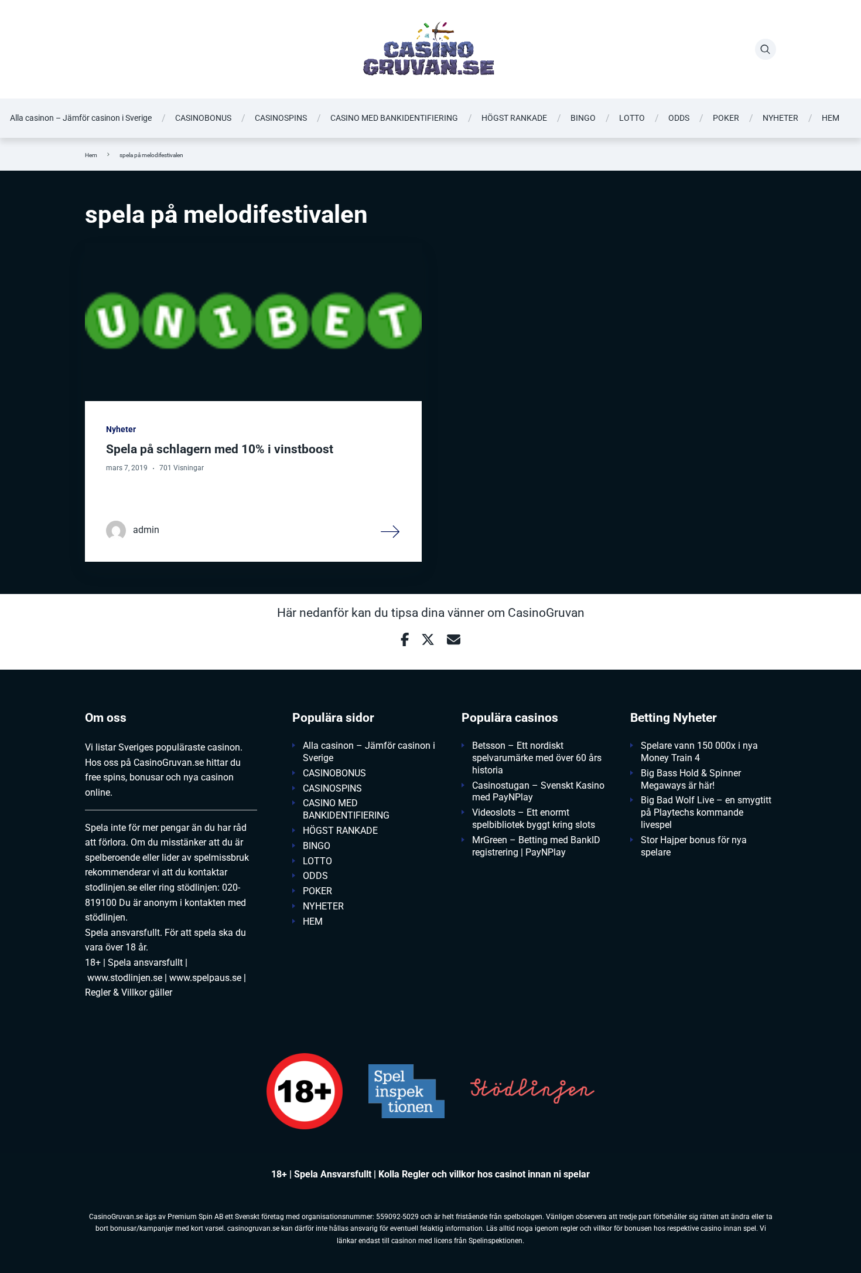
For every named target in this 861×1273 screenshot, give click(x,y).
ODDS (678, 118)
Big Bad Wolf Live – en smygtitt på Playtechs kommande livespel (706, 812)
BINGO (583, 118)
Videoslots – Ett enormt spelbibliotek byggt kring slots (533, 818)
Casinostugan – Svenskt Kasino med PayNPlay (538, 791)
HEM (830, 118)
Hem (91, 155)
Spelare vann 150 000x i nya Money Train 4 (699, 751)
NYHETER (780, 118)
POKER (726, 118)
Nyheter (121, 429)
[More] (391, 531)
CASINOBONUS (203, 118)
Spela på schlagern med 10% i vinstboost (219, 449)
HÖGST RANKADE (514, 118)
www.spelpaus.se (205, 977)
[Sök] (765, 49)
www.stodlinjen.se (124, 977)
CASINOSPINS (281, 118)
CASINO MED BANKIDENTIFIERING (394, 118)
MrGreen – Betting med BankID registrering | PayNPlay (536, 846)
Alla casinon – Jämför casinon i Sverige (81, 118)
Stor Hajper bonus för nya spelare (694, 846)
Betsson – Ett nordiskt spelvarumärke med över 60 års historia (537, 758)
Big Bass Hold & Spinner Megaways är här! (691, 779)
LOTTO (632, 118)
